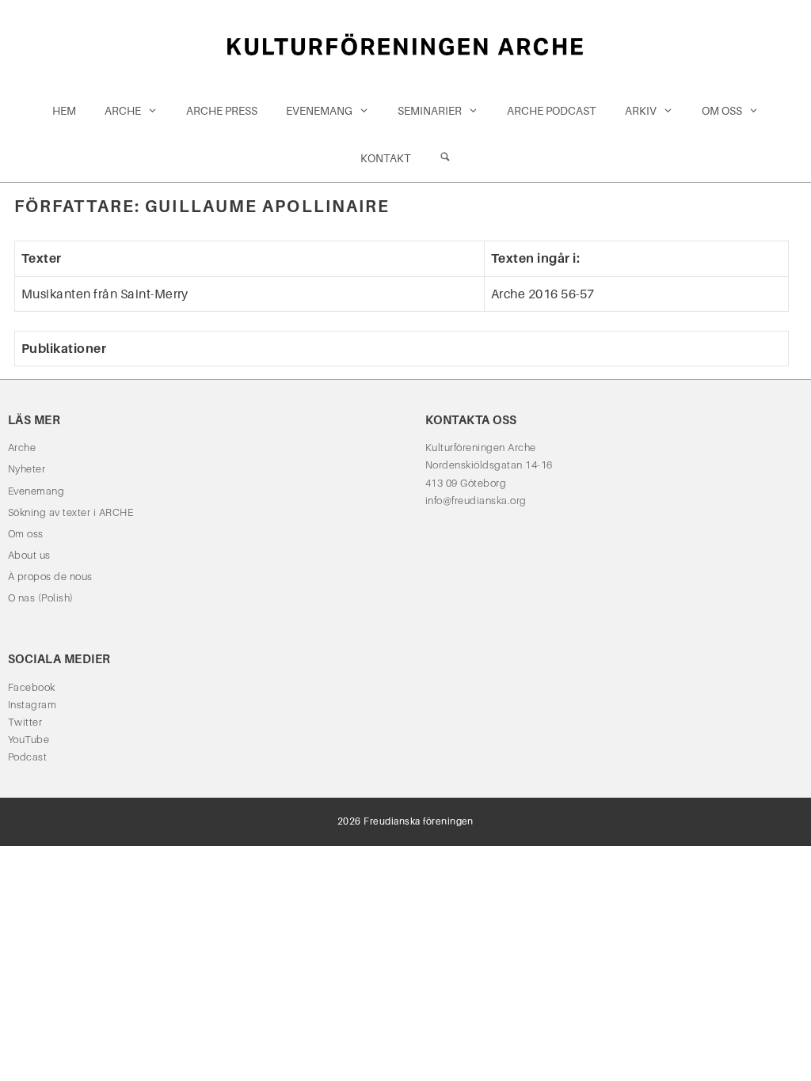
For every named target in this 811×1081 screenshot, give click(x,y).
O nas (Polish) (41, 598)
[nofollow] (445, 158)
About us (29, 555)
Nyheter (26, 469)
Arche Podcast (551, 110)
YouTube (28, 739)
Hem (64, 110)
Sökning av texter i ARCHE (70, 512)
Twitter (25, 722)
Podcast (27, 757)
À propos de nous (50, 576)
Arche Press (221, 110)
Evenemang (319, 110)
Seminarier (430, 110)
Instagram (32, 705)
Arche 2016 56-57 (543, 294)
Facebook (31, 687)
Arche (123, 110)
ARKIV (641, 110)
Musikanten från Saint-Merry (104, 294)
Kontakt (385, 158)
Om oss (722, 110)
